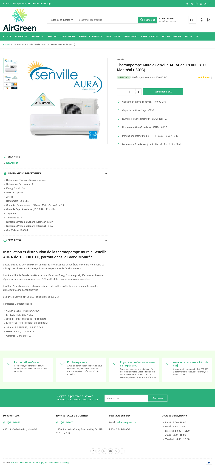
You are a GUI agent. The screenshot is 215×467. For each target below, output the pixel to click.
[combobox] (116, 20)
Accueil (7, 36)
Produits (52, 36)
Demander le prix (163, 91)
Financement (130, 36)
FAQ (197, 36)
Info (187, 36)
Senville (120, 59)
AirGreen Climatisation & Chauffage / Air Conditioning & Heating (40, 462)
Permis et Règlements (90, 36)
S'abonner (158, 398)
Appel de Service (149, 36)
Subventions (68, 36)
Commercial (37, 36)
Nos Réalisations (171, 36)
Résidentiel (21, 36)
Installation (113, 36)
